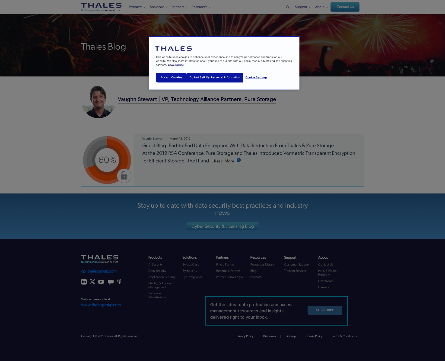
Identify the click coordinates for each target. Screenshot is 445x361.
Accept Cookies (171, 77)
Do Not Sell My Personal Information (215, 77)
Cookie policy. (176, 64)
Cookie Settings (256, 77)
